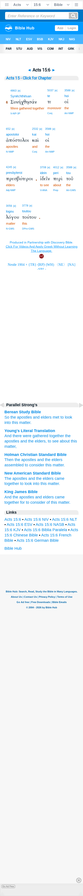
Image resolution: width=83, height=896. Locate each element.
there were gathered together (38, 436)
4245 (9, 167)
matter (58, 465)
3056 (9, 205)
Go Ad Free (8, 886)
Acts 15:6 (12, 519)
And (8, 436)
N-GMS (10, 228)
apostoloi (12, 134)
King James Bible (21, 492)
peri (55, 173)
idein (43, 173)
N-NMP (10, 151)
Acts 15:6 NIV (36, 519)
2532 (35, 128)
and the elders (41, 478)
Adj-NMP (10, 190)
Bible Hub (13, 548)
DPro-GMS (28, 228)
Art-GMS (71, 190)
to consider (34, 465)
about (64, 441)
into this (40, 483)
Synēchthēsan (20, 96)
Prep (55, 190)
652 (8, 128)
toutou (26, 211)
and (36, 417)
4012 (56, 167)
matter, (10, 446)
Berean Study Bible (22, 412)
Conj (49, 113)
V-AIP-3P (15, 113)
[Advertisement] (41, 360)
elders (46, 417)
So (6, 417)
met (56, 417)
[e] (19, 90)
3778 (25, 205)
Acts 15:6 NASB (50, 524)
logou (10, 211)
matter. (25, 422)
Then (9, 460)
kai (34, 134)
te (48, 96)
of (48, 502)
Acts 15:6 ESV (19, 524)
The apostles (15, 478)
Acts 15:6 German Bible (38, 540)
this (15, 422)
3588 (67, 90)
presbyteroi (14, 172)
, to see (52, 441)
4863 (13, 90)
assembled (14, 465)
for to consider (32, 502)
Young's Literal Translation (29, 431)
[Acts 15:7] (77, 415)
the (13, 417)
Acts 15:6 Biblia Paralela (45, 530)
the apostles (23, 497)
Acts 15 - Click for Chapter (29, 78)
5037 (50, 90)
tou (68, 173)
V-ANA (43, 190)
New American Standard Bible (32, 473)
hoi (66, 96)
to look (26, 483)
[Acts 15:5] (5, 415)
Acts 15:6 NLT (64, 519)
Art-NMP (69, 113)
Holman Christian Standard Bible (35, 454)
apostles (24, 417)
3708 (43, 167)
